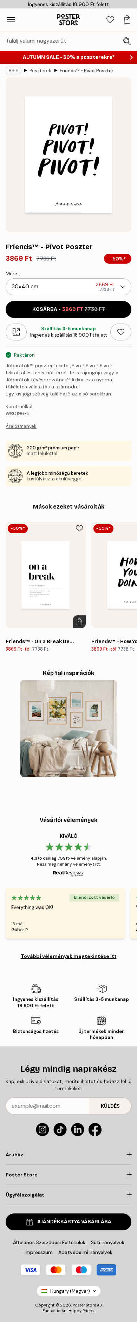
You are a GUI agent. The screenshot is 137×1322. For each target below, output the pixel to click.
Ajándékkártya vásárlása (74, 1222)
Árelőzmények (21, 426)
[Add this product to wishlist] (120, 332)
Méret (12, 273)
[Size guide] (16, 332)
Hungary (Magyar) (70, 1291)
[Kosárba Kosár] (79, 621)
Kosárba (68, 309)
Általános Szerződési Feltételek (49, 1242)
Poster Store (84, 1305)
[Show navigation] (11, 19)
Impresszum (39, 1252)
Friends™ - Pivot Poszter (86, 71)
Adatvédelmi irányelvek (85, 1252)
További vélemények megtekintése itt (69, 956)
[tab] (110, 20)
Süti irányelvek (107, 1242)
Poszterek (40, 71)
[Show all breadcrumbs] (13, 70)
